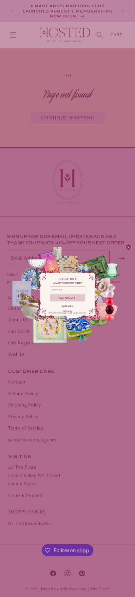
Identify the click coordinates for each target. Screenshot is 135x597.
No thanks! (68, 306)
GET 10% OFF (67, 297)
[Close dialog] (128, 247)
